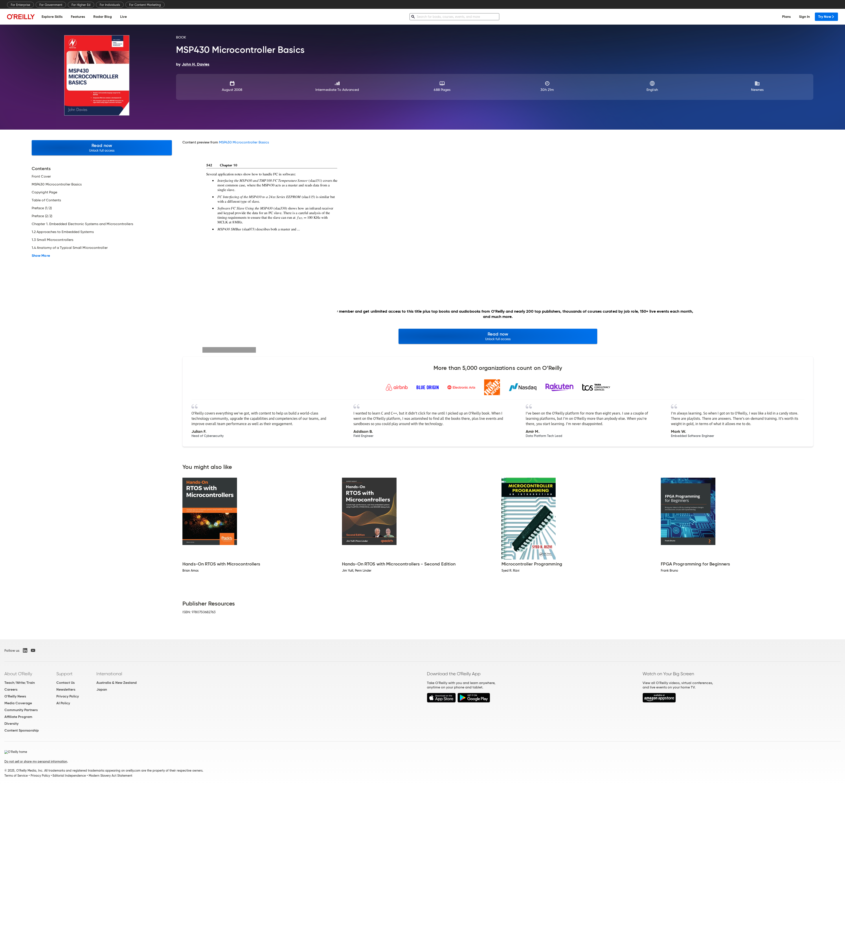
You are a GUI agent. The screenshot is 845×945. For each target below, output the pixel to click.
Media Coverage (18, 703)
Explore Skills (52, 16)
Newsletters (65, 689)
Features (78, 16)
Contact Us (65, 682)
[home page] (21, 16)
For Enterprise (20, 5)
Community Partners (21, 710)
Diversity (11, 723)
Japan (101, 689)
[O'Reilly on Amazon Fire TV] (659, 701)
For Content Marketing (145, 5)
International (109, 673)
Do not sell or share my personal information (35, 761)
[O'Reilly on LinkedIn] (25, 650)
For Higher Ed (81, 5)
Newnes (757, 90)
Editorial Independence (69, 776)
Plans (786, 16)
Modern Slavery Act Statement (110, 776)
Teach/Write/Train (19, 682)
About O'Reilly (18, 673)
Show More (41, 255)
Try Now (824, 16)
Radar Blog (102, 16)
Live (123, 16)
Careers (10, 689)
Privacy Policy (67, 696)
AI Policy (63, 703)
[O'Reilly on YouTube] (33, 650)
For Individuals (110, 5)
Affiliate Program (18, 716)
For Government (50, 5)
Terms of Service (16, 776)
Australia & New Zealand (116, 682)
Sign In (804, 16)
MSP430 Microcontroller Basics (244, 142)
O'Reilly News (15, 696)
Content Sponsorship (21, 730)
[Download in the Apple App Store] (441, 701)
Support (64, 673)
